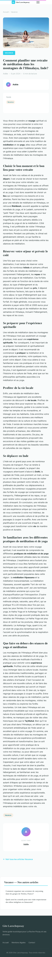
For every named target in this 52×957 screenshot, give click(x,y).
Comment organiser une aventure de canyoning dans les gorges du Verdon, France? (24, 892)
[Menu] (38, 2)
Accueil (6, 12)
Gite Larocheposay (13, 925)
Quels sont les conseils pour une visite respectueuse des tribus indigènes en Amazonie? (26, 900)
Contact (32, 942)
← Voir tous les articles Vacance (18, 859)
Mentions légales (18, 942)
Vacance (14, 12)
